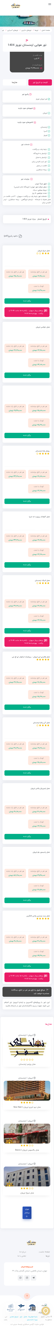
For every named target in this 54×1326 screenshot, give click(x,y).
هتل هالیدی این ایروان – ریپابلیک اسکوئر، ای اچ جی (31, 657)
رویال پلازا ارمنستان (43, 451)
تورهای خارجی (26, 30)
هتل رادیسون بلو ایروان (41, 852)
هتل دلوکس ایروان (43, 327)
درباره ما (22, 1252)
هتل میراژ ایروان (44, 251)
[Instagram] (27, 1278)
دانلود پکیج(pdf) (11, 236)
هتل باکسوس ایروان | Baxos (27, 1150)
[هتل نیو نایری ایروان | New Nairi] (27, 1091)
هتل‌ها (14, 82)
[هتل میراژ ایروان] (27, 1176)
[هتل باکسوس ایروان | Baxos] (27, 1134)
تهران (37, 184)
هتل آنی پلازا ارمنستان (41, 723)
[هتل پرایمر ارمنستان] (27, 1048)
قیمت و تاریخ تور (40, 82)
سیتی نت (13, 1324)
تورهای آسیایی (12, 30)
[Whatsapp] (20, 1278)
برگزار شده (27, 301)
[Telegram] (33, 1278)
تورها (36, 30)
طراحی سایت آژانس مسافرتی (33, 1324)
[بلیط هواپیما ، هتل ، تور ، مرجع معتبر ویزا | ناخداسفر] (11, 6)
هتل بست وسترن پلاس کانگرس (38, 916)
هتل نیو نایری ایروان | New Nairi (27, 1107)
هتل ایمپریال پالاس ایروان (40, 788)
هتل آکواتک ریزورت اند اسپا (39, 517)
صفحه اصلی (46, 30)
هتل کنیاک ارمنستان (42, 580)
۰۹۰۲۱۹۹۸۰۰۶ (27, 1267)
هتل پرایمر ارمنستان (27, 1064)
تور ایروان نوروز (41, 99)
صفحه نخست (44, 1252)
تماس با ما (22, 1256)
